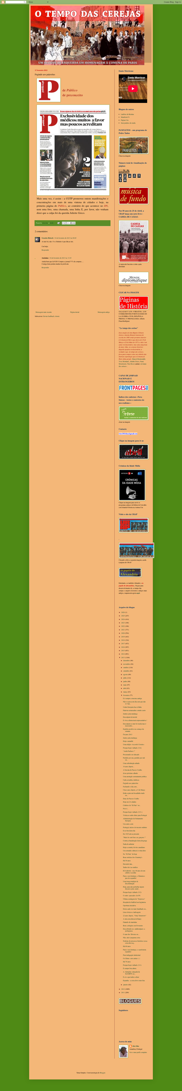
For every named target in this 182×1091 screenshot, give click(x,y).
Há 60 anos (127, 946)
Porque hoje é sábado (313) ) (132, 812)
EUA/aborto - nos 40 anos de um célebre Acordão (134, 871)
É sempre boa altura (129, 968)
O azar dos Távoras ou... (131, 934)
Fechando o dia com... (130, 786)
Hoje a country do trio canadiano (134, 847)
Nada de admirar (128, 844)
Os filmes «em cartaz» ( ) (131, 958)
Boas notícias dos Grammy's (132, 857)
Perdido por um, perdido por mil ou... (134, 759)
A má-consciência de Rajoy (132, 919)
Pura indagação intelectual (131, 955)
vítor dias (135, 1046)
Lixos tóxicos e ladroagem (131, 912)
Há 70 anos (127, 961)
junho (125, 681)
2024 (123, 619)
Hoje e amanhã (128, 741)
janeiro (125, 984)
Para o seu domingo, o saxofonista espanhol (134, 950)
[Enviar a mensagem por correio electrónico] (58, 223)
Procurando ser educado (131, 754)
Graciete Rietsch (47, 238)
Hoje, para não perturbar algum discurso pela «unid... (133, 888)
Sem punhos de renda (128, 123)
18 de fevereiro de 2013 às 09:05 (65, 238)
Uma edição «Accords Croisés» (133, 744)
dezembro (126, 660)
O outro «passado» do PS (131, 895)
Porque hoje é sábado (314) (132, 748)
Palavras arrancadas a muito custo (134, 710)
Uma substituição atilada (131, 763)
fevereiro (126, 695)
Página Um (124, 120)
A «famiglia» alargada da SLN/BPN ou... (131, 973)
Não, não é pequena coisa (131, 937)
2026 (123, 612)
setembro (126, 671)
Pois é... (125, 808)
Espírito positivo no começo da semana (133, 730)
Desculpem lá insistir (130, 717)
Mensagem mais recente (44, 312)
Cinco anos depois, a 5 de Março (134, 790)
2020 (123, 633)
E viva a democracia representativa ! (135, 720)
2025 (123, 615)
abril (125, 688)
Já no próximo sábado (130, 773)
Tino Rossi (131, 364)
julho (125, 678)
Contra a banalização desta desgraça (135, 840)
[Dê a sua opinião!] (66, 223)
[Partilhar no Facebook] (71, 223)
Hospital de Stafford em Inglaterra (134, 902)
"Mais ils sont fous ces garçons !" (134, 837)
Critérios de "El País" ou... (132, 805)
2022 (123, 626)
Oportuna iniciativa (129, 905)
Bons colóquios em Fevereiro (133, 925)
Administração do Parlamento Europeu (133, 819)
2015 (123, 650)
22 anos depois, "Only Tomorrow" (134, 915)
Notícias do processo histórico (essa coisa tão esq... (135, 942)
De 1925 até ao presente (131, 834)
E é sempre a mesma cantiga (132, 698)
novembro (127, 664)
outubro (126, 667)
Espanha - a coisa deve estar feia (134, 980)
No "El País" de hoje (130, 854)
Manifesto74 (125, 117)
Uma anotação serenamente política (134, 776)
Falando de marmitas (130, 922)
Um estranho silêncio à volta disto (134, 850)
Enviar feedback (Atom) (51, 316)
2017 (123, 643)
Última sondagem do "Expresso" (134, 899)
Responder (45, 250)
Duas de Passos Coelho (131, 798)
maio (125, 685)
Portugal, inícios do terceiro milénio (135, 827)
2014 (123, 654)
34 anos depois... (128, 766)
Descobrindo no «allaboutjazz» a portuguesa (134, 930)
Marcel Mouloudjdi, (139, 359)
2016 (123, 647)
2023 (123, 622)
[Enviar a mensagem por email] (63, 223)
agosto (125, 674)
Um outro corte (128, 824)
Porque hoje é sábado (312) (132, 892)
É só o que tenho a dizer (131, 977)
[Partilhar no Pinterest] (74, 223)
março (125, 692)
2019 (123, 636)
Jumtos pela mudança (130, 714)
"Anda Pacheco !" (129, 751)
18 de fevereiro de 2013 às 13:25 (60, 258)
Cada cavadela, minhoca (131, 780)
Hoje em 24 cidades (129, 802)
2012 (123, 989)
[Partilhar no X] (68, 223)
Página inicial (74, 312)
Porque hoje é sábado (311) (132, 965)
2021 (123, 629)
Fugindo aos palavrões (130, 783)
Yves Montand (124, 361)
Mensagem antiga (103, 312)
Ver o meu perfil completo (138, 1052)
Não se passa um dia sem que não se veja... (134, 702)
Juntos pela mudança (130, 738)
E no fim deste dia (129, 830)
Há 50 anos (127, 860)
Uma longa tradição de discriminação (130, 882)
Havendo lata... (128, 864)
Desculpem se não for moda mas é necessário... (134, 725)
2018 (123, 640)
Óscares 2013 (127, 734)
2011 (123, 992)
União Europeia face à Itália (132, 707)
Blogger (102, 1072)
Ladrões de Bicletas (127, 114)
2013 (123, 657)
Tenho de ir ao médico (130, 867)
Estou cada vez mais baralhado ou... (135, 909)
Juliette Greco (134, 361)
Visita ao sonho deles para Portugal (135, 815)
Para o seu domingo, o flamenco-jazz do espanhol (134, 877)
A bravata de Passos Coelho (132, 770)
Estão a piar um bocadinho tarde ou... (133, 794)
